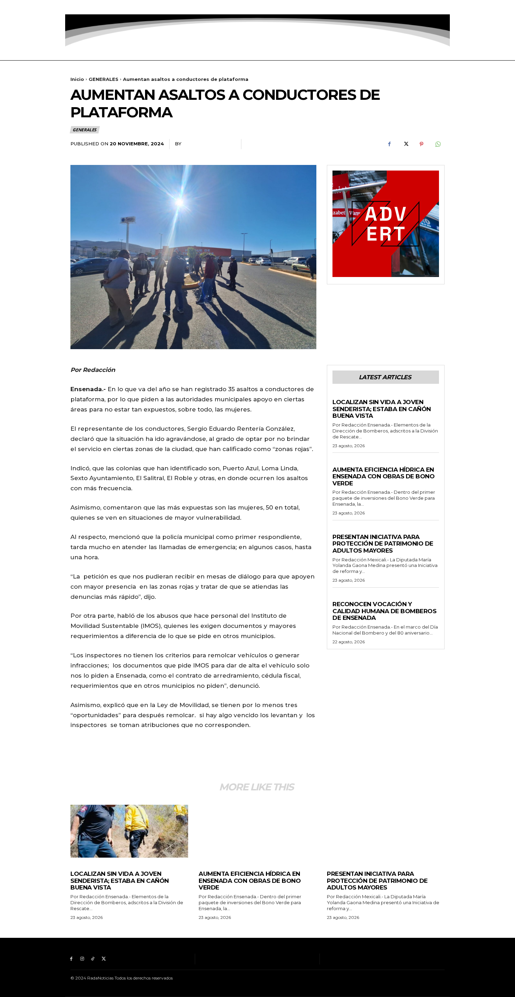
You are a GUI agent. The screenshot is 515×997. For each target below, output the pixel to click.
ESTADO (342, 530)
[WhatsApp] (438, 144)
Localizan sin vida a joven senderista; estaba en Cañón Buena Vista (381, 409)
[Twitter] (103, 7)
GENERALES (103, 79)
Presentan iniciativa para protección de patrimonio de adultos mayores (382, 543)
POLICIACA (345, 395)
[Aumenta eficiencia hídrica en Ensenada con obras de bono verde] (257, 831)
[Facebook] (71, 7)
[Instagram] (82, 7)
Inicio (77, 79)
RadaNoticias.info (209, 143)
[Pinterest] (421, 144)
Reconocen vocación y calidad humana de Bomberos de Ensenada (384, 611)
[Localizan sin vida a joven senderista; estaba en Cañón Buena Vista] (129, 831)
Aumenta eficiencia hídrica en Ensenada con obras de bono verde (383, 476)
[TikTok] (93, 7)
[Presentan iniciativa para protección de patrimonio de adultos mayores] (386, 831)
